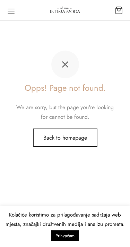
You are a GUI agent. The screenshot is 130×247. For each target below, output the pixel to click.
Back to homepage (65, 138)
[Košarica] (119, 10)
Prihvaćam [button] (65, 235)
